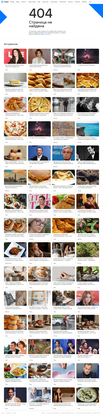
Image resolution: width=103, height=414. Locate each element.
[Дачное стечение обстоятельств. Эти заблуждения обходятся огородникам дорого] (39, 350)
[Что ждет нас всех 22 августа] (39, 132)
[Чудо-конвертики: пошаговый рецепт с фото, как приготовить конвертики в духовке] (39, 84)
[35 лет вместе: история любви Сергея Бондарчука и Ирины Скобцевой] (87, 108)
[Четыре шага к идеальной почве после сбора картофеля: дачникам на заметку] (87, 181)
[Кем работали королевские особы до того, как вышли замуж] (15, 398)
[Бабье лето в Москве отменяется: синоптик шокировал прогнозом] (63, 108)
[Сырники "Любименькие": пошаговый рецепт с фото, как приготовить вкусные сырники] (15, 108)
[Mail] (2, 2)
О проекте (43, 412)
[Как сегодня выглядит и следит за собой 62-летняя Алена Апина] (87, 302)
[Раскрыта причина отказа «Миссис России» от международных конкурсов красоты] (87, 350)
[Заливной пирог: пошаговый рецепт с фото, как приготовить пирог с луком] (39, 181)
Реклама (14, 412)
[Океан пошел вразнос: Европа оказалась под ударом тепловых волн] (87, 132)
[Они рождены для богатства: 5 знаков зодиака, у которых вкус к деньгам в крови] (39, 253)
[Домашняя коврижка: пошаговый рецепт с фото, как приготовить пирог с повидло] (63, 181)
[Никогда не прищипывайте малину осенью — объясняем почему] (87, 253)
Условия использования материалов (84, 412)
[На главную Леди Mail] (6, 2)
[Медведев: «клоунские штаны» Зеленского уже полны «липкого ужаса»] (87, 374)
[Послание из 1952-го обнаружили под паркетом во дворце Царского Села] (63, 132)
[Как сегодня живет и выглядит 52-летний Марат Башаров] (39, 156)
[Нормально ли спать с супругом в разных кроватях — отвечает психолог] (63, 253)
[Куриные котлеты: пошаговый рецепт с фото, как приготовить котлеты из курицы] (63, 205)
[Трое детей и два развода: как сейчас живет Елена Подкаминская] (39, 60)
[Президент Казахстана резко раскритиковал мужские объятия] (63, 156)
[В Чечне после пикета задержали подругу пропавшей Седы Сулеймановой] (39, 229)
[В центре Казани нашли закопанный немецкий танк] (15, 302)
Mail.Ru (3, 412)
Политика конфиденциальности (68, 412)
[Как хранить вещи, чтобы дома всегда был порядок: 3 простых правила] (39, 302)
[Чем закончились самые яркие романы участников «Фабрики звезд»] (63, 350)
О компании (8, 412)
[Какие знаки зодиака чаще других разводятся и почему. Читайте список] (63, 277)
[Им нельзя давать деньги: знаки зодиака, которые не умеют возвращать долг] (63, 374)
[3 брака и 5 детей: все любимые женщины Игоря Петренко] (15, 350)
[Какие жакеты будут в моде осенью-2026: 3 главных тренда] (63, 302)
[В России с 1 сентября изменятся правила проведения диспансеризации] (39, 398)
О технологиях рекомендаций (53, 412)
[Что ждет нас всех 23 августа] (87, 60)
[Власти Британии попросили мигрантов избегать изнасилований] (15, 181)
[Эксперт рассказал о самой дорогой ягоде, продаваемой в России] (87, 229)
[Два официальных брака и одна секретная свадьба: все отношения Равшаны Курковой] (15, 60)
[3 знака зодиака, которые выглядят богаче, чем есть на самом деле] (87, 277)
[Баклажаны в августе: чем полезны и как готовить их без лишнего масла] (15, 253)
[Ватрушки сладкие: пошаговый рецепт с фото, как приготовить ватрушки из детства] (15, 229)
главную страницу (45, 34)
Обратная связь (96, 412)
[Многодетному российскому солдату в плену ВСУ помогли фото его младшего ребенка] (63, 60)
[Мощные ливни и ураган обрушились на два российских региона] (63, 326)
